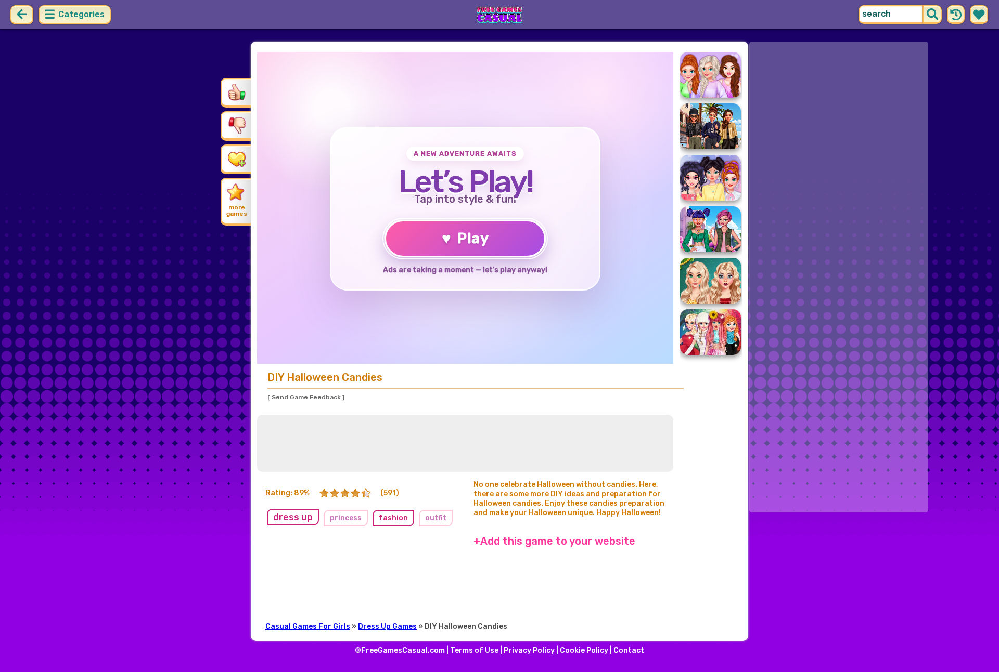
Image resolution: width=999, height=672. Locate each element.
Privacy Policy (529, 650)
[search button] (932, 14)
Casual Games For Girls (307, 626)
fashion (393, 517)
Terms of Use (474, 650)
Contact (628, 650)
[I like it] (237, 92)
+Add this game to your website (554, 541)
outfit (435, 517)
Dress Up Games (387, 626)
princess (346, 517)
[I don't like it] (237, 125)
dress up (293, 517)
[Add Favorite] (237, 158)
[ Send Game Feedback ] (305, 397)
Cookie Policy (584, 650)
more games (236, 210)
